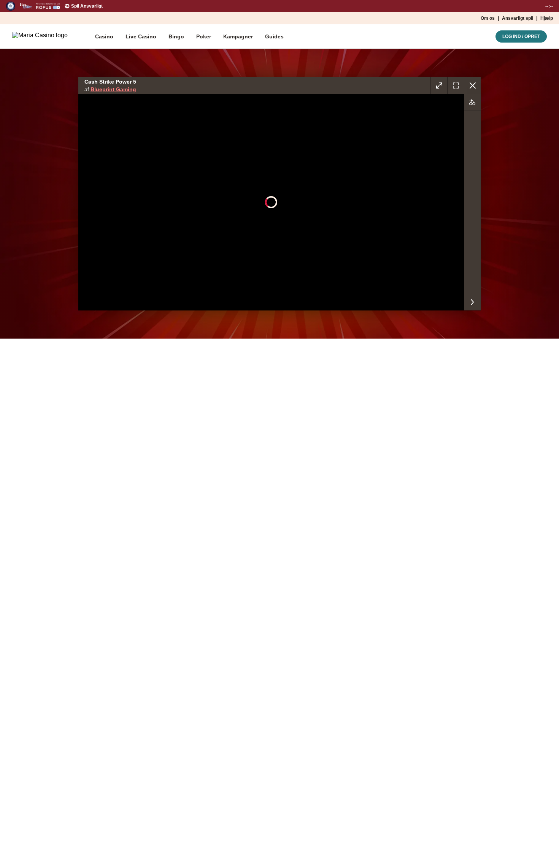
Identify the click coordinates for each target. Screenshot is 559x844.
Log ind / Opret (521, 36)
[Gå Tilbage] (472, 85)
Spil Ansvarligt (87, 6)
